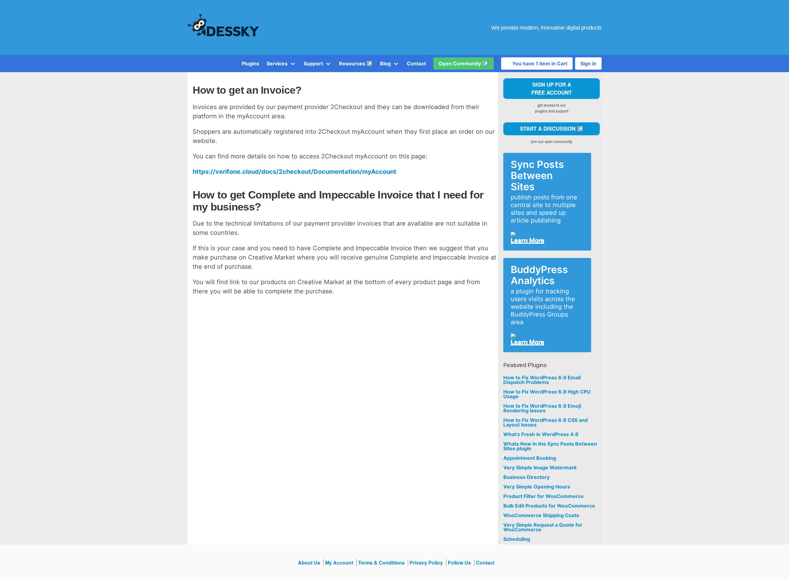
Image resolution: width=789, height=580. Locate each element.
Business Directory (526, 477)
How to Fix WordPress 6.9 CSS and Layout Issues (545, 422)
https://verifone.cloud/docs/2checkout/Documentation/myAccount (294, 171)
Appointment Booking (529, 458)
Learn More (527, 240)
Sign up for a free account (551, 88)
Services (277, 63)
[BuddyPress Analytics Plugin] (545, 335)
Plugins (250, 63)
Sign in (588, 63)
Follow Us (459, 562)
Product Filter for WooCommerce (543, 496)
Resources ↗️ (356, 63)
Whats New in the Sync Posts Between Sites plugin (550, 446)
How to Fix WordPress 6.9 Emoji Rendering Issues (542, 408)
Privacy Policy (426, 562)
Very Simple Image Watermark (540, 467)
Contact (416, 63)
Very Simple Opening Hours (536, 486)
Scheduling (516, 539)
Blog (385, 63)
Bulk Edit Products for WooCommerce (549, 506)
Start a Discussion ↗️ (551, 128)
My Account (339, 562)
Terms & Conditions (381, 562)
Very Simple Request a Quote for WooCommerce (543, 527)
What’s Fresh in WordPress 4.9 (540, 434)
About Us (309, 562)
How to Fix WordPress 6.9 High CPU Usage (547, 394)
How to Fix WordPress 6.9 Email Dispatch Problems (542, 380)
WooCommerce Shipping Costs (541, 515)
